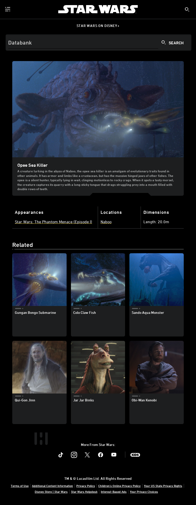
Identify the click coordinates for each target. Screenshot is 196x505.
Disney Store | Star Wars (51, 491)
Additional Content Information (52, 485)
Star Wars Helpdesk (84, 491)
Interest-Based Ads (114, 491)
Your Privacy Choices (144, 491)
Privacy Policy (85, 485)
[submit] (187, 9)
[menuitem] (8, 9)
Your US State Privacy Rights (163, 485)
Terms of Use (20, 485)
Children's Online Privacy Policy (119, 485)
